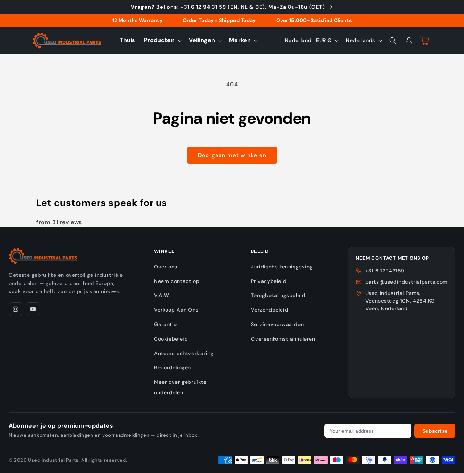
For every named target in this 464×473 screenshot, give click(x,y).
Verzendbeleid (269, 310)
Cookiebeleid (171, 339)
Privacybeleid (268, 281)
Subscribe (434, 431)
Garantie (165, 324)
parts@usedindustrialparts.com (406, 282)
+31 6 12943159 (385, 270)
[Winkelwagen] (425, 40)
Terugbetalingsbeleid (278, 295)
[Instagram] (15, 309)
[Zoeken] (393, 41)
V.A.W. (162, 295)
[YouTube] (33, 309)
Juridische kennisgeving (282, 266)
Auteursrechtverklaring (184, 353)
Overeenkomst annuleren (283, 339)
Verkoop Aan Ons (176, 310)
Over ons (165, 266)
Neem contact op (176, 281)
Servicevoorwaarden (277, 324)
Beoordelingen (172, 367)
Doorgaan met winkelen (232, 155)
